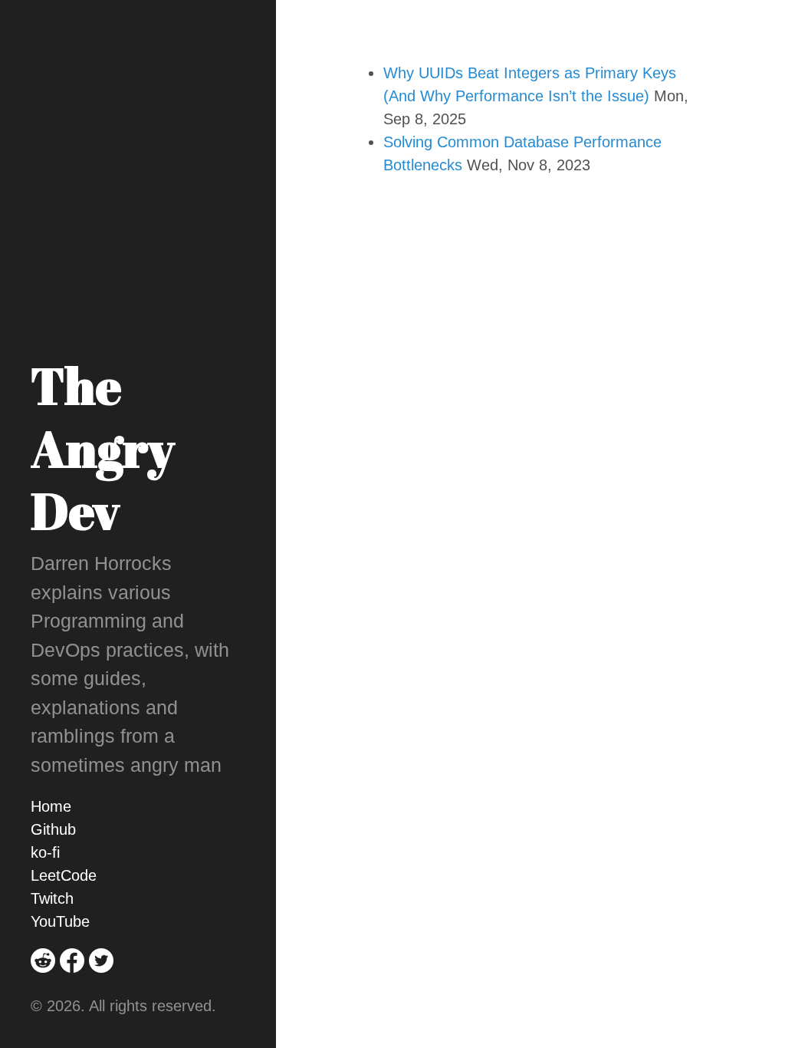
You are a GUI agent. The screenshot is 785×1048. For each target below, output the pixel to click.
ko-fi (45, 852)
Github (53, 829)
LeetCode (64, 875)
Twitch (52, 898)
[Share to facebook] (72, 982)
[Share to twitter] (101, 982)
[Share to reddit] (43, 982)
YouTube (60, 921)
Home (51, 806)
